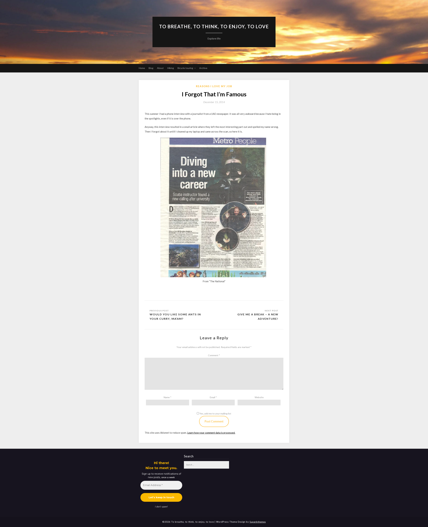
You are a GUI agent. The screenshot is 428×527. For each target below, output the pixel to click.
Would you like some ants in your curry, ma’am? (175, 316)
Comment (214, 355)
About (160, 68)
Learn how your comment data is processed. (211, 432)
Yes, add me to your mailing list (215, 413)
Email (213, 397)
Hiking (170, 68)
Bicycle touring (185, 68)
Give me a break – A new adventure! (257, 316)
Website (259, 397)
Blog (151, 68)
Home (142, 68)
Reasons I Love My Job (214, 86)
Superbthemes (258, 521)
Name (167, 397)
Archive (203, 68)
